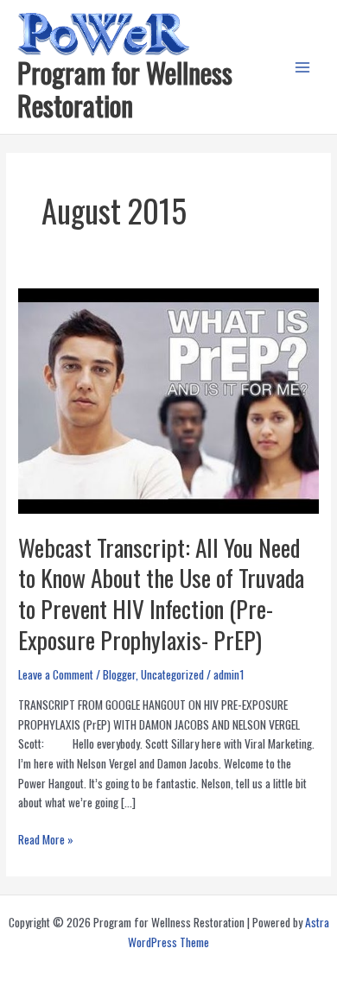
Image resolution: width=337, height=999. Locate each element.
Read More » (45, 840)
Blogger (119, 674)
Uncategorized (172, 674)
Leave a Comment (55, 674)
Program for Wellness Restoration (124, 88)
